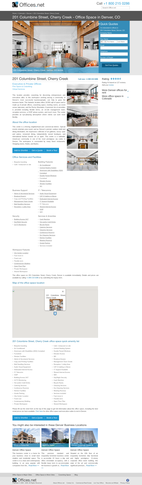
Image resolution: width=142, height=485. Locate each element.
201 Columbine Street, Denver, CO (112, 30)
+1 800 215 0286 (32, 278)
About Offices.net (58, 483)
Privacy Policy (125, 483)
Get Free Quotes (111, 65)
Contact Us (70, 483)
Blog (76, 475)
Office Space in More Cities (45, 475)
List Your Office (99, 483)
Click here (39, 411)
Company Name (106, 33)
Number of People (106, 57)
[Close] (63, 291)
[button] (55, 314)
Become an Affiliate (112, 483)
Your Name (104, 39)
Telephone (104, 51)
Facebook (127, 480)
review (111, 85)
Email (102, 45)
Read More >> (34, 465)
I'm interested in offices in (109, 28)
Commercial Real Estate (84, 483)
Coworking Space (64, 475)
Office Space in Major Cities (22, 475)
